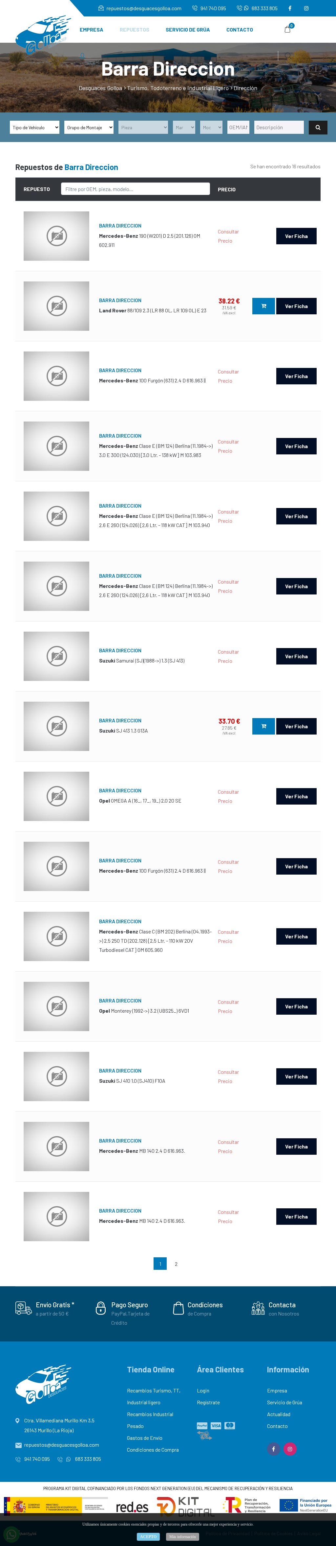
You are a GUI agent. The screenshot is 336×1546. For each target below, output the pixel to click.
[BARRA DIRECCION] (56, 236)
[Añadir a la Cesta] (263, 306)
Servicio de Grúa (188, 29)
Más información (182, 1536)
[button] (82, 56)
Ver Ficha (296, 236)
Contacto (239, 29)
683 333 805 (264, 8)
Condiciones (205, 1304)
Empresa (91, 29)
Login (203, 1390)
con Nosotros (284, 1313)
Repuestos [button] (134, 29)
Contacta (282, 1304)
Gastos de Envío (144, 1438)
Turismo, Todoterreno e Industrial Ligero (178, 87)
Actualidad (278, 1414)
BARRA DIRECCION (120, 225)
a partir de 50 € (52, 1313)
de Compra (199, 1313)
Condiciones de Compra (153, 1449)
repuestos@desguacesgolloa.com (143, 8)
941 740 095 (213, 8)
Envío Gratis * (55, 1304)
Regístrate (208, 1402)
